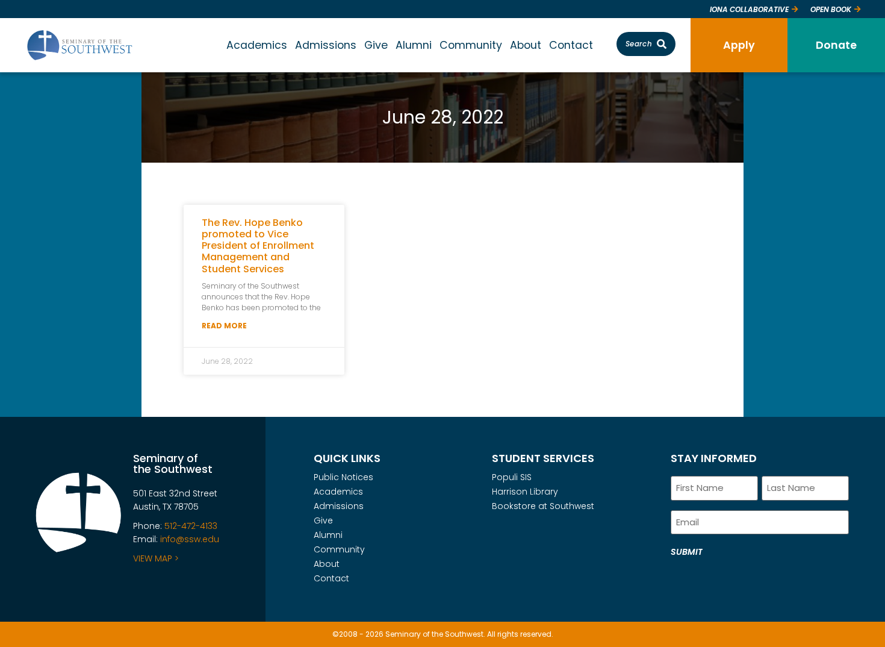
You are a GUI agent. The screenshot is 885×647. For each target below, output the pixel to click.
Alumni (414, 44)
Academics (256, 44)
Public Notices (343, 477)
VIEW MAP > (156, 558)
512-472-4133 (190, 526)
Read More (224, 325)
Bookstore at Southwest (543, 506)
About (525, 44)
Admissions (325, 44)
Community (470, 44)
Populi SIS (512, 477)
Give (376, 44)
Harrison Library (525, 492)
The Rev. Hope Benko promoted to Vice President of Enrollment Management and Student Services (258, 246)
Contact (571, 44)
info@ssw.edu (189, 539)
